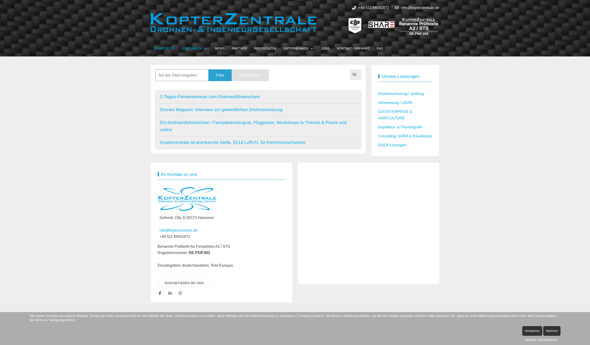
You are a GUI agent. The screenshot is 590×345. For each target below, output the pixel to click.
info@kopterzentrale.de (420, 8)
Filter (220, 75)
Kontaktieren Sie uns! (184, 283)
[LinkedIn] (170, 293)
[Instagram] (180, 293)
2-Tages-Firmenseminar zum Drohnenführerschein (210, 96)
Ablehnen (552, 331)
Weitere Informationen (541, 340)
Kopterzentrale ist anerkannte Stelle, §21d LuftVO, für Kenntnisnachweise (233, 142)
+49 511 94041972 (373, 8)
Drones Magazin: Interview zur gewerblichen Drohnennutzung (221, 109)
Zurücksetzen (250, 75)
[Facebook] (160, 293)
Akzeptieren (532, 331)
